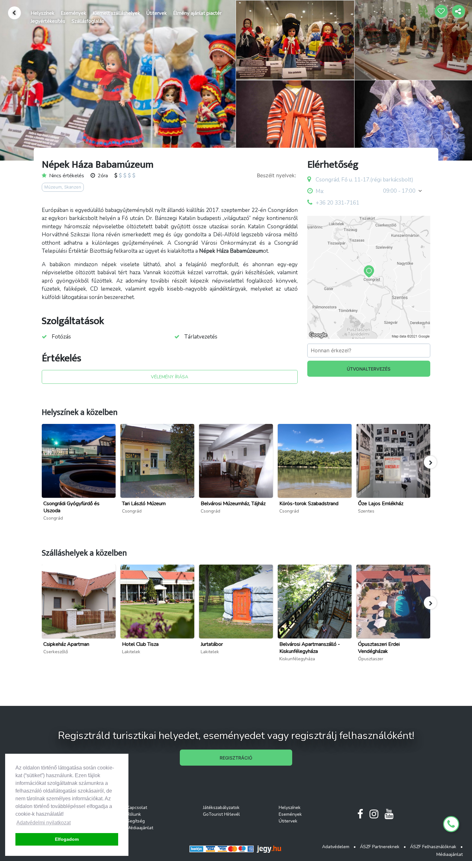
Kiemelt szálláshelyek (116, 13)
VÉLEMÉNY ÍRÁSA (169, 377)
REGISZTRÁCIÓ (236, 757)
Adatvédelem (335, 847)
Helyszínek (42, 13)
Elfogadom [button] (67, 839)
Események (73, 13)
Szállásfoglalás (88, 21)
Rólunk (134, 814)
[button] (430, 462)
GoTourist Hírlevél (221, 814)
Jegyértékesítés (48, 21)
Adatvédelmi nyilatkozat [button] (43, 822)
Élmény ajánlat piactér (197, 13)
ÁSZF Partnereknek (379, 847)
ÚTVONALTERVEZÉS (368, 369)
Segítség (136, 821)
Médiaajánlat (140, 828)
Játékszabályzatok (221, 807)
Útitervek (156, 13)
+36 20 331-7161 (337, 202)
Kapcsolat (137, 807)
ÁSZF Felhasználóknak (433, 847)
